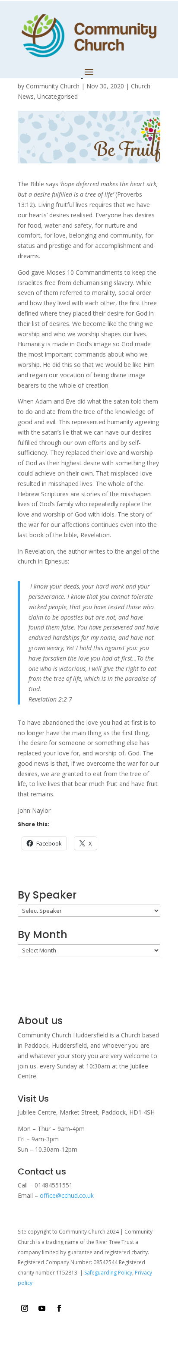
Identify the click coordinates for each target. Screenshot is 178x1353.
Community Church (52, 86)
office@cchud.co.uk (67, 1195)
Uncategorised (57, 96)
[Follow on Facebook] (59, 1308)
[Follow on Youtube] (42, 1308)
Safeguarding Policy (108, 1272)
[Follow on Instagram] (25, 1308)
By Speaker (47, 895)
